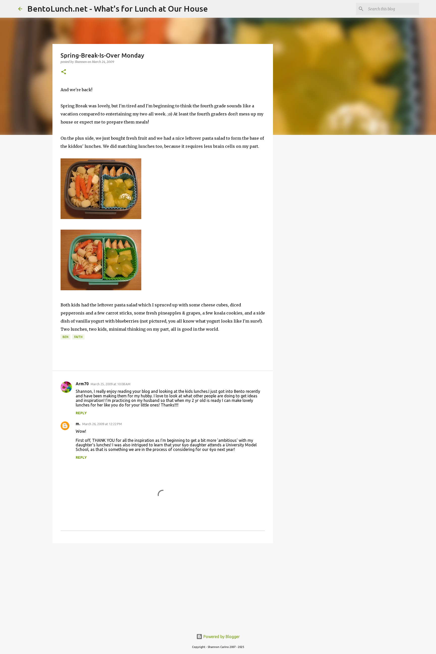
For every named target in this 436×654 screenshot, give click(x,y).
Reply (81, 413)
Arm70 (82, 383)
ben (65, 336)
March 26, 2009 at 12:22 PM (102, 424)
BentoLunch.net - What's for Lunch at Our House (117, 8)
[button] (64, 72)
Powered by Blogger (221, 636)
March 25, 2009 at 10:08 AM (110, 384)
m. (78, 423)
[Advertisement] (162, 586)
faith (78, 336)
